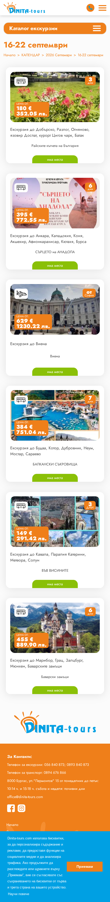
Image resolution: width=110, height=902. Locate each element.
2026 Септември (59, 54)
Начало (10, 54)
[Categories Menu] (97, 29)
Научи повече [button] (18, 894)
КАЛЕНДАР (30, 54)
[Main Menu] (102, 8)
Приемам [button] (84, 866)
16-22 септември (90, 54)
